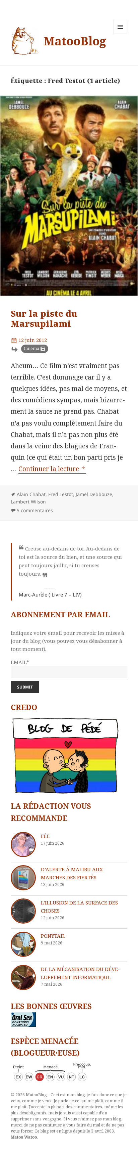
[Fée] (23, 844)
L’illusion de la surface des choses (79, 906)
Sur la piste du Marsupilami (44, 318)
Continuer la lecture (52, 468)
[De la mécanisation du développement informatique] (23, 977)
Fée (45, 836)
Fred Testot (60, 494)
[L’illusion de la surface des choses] (23, 911)
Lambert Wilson (28, 501)
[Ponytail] (23, 944)
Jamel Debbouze (94, 494)
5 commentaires (35, 510)
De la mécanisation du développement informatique (80, 973)
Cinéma (31, 348)
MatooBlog (75, 41)
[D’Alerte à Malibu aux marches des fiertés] (23, 877)
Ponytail (53, 935)
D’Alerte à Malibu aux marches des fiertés (72, 873)
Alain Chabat (31, 494)
